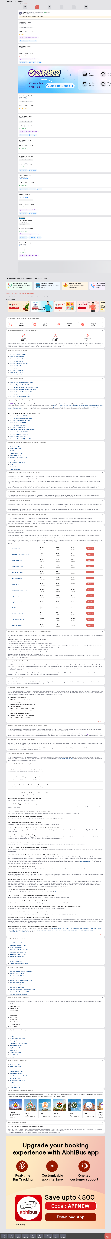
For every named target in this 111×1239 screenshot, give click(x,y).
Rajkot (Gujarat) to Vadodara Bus (19, 949)
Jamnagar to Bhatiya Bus (16, 375)
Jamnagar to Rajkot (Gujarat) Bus (19, 363)
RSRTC (86, 1113)
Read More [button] (50, 296)
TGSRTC (27, 1113)
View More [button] (100, 721)
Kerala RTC (57, 1113)
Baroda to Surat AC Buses (17, 973)
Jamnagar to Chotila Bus (16, 370)
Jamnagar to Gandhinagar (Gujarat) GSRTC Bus (22, 429)
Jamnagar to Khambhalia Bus (18, 358)
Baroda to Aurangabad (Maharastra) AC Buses (22, 989)
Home (8, 293)
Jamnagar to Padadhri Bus (17, 368)
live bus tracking (15, 744)
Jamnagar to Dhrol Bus (16, 365)
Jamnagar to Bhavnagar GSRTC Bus (19, 427)
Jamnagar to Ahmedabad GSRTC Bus (20, 415)
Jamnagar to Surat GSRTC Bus (18, 425)
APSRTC (12, 1113)
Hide (101, 934)
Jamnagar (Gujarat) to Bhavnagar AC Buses (21, 382)
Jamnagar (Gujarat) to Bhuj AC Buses (20, 396)
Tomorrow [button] (26, 3)
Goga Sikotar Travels (87, 407)
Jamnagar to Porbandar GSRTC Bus (19, 432)
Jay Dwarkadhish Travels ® (70, 407)
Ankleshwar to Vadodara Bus (18, 945)
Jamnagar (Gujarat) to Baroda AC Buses (21, 385)
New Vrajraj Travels (13, 407)
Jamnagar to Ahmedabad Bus (18, 354)
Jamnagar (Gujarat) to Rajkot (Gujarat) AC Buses (23, 389)
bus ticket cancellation (85, 861)
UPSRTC (100, 1113)
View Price (90, 548)
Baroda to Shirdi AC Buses (17, 987)
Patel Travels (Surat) (86, 405)
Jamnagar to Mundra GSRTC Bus (18, 422)
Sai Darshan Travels (58, 405)
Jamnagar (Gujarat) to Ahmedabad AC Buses (22, 394)
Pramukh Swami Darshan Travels (72, 405)
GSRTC (11, 404)
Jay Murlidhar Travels (57, 407)
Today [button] (21, 3)
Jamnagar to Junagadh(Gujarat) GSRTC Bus (21, 438)
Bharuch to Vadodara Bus (17, 956)
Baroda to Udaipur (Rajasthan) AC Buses (21, 971)
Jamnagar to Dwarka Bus (16, 372)
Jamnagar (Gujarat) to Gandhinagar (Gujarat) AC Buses (25, 391)
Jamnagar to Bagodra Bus (17, 356)
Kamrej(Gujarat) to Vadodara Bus (19, 963)
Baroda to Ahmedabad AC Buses (18, 994)
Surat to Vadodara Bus (16, 947)
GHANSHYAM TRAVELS (16, 455)
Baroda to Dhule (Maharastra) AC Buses (20, 991)
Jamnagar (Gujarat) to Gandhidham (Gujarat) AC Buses (25, 387)
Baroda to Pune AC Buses (16, 985)
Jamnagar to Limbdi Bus (16, 361)
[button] (25, 7)
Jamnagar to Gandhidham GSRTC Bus (20, 420)
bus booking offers (86, 734)
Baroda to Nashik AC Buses (17, 975)
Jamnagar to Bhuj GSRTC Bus (18, 436)
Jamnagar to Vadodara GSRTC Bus (19, 434)
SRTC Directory (57, 1096)
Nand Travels (32, 407)
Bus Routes (15, 293)
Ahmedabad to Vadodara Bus (18, 942)
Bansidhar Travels (17, 408)
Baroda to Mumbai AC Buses (17, 982)
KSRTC (42, 1113)
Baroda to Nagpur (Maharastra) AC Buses (21, 980)
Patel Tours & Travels (97, 405)
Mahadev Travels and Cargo (44, 407)
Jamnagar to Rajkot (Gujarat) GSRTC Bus (21, 418)
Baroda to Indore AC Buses (17, 978)
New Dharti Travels (23, 407)
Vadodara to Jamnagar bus (66, 758)
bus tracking (58, 891)
